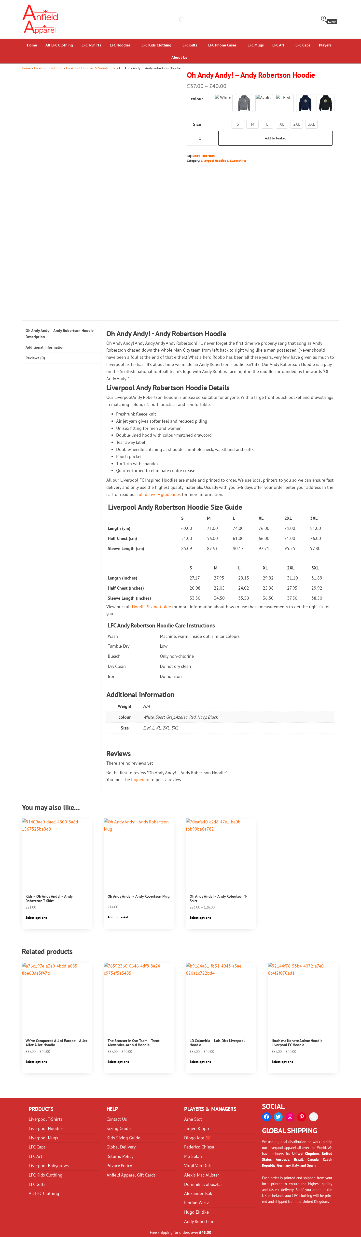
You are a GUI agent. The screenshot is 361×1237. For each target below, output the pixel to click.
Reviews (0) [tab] (35, 357)
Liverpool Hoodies (46, 1128)
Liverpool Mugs (43, 1138)
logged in (140, 779)
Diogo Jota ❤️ (197, 1138)
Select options (36, 917)
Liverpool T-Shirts (45, 1119)
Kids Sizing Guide (123, 1138)
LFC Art (278, 45)
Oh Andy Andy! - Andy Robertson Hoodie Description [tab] (60, 333)
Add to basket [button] (118, 917)
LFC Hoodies (120, 45)
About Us (179, 57)
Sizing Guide (119, 1128)
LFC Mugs (256, 45)
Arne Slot (193, 1119)
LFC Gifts (189, 45)
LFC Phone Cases (222, 45)
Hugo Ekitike (196, 1212)
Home (32, 45)
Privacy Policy (119, 1165)
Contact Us (117, 1119)
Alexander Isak (198, 1193)
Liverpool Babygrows (49, 1165)
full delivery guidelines (159, 494)
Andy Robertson (204, 156)
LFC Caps (302, 45)
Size (197, 124)
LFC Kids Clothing (156, 45)
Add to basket (275, 138)
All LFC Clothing (59, 45)
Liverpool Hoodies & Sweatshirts (90, 68)
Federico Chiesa (199, 1147)
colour (197, 99)
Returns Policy (120, 1156)
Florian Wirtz (196, 1203)
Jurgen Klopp (196, 1128)
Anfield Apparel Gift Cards (131, 1175)
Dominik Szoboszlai (203, 1184)
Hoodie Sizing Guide (151, 607)
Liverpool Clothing (48, 68)
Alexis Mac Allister (201, 1175)
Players (325, 45)
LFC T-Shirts (91, 45)
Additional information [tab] (45, 347)
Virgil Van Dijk (197, 1165)
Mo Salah (193, 1156)
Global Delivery (121, 1147)
